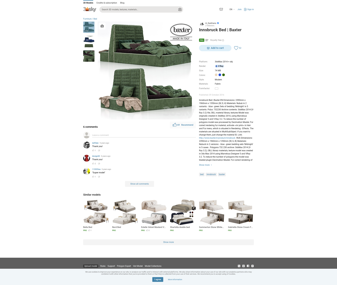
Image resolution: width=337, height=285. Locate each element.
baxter (222, 174)
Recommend (185, 125)
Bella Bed (87, 227)
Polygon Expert (124, 266)
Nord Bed (116, 227)
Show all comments (139, 184)
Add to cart (217, 47)
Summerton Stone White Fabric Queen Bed (211, 227)
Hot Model (138, 266)
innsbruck (211, 174)
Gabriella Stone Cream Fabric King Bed (240, 227)
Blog (122, 3)
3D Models (88, 3)
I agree (157, 279)
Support (111, 266)
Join (239, 9)
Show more (168, 242)
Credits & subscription (106, 3)
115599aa (96, 169)
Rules (102, 266)
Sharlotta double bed (180, 227)
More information (175, 279)
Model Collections (153, 266)
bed (202, 174)
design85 (96, 156)
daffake (95, 143)
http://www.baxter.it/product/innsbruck (217, 138)
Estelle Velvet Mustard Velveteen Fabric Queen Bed (153, 227)
